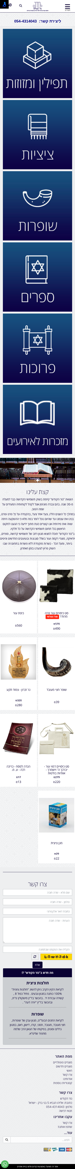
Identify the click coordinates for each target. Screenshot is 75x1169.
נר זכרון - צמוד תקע (18, 690)
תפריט (67, 9)
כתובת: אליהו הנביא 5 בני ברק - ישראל (50, 1103)
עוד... (68, 1133)
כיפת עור (18, 613)
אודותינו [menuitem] (67, 1079)
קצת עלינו (37, 492)
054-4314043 (55, 1107)
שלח (37, 965)
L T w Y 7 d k (56, 957)
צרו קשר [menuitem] (67, 1074)
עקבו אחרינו (62, 1117)
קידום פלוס (32, 1166)
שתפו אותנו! (65, 1127)
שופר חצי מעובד (57, 690)
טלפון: (68, 1107)
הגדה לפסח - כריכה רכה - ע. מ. (18, 768)
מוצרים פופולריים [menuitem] (62, 1062)
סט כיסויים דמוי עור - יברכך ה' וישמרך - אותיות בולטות (56, 769)
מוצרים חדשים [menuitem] (64, 1066)
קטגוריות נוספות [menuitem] (62, 1083)
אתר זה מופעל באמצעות (37, 1166)
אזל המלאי (52, 616)
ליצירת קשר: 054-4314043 (37, 21)
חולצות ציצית (37, 983)
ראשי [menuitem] (69, 1070)
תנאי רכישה (65, 1111)
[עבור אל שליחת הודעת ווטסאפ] (5, 1164)
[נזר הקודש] (37, 6)
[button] (5, 470)
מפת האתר (63, 1056)
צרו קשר (37, 884)
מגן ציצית (56, 843)
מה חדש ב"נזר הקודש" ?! (37, 973)
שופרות (37, 1014)
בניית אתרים (22, 1166)
